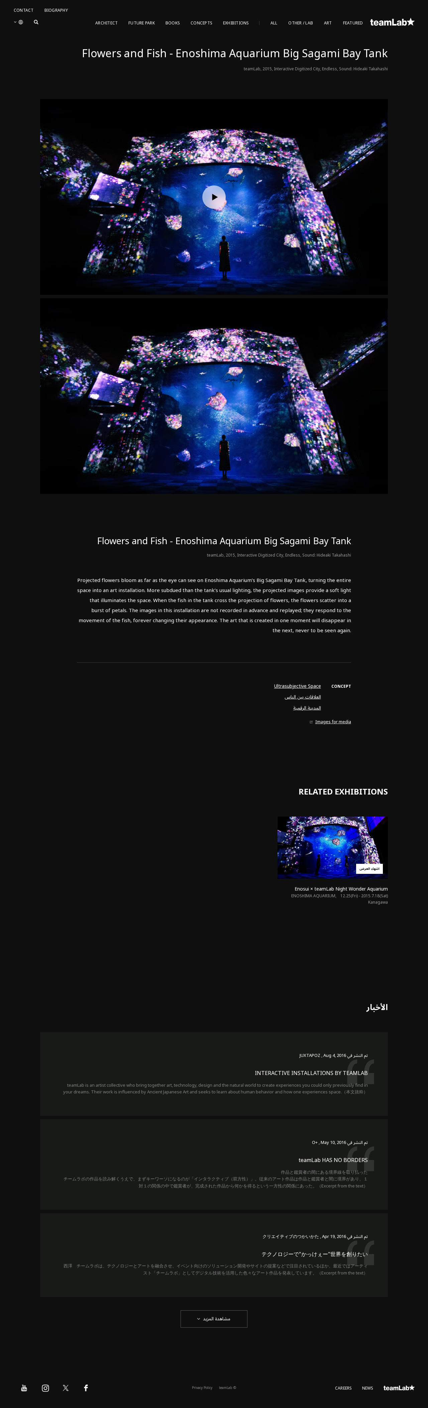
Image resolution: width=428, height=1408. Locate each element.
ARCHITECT (106, 23)
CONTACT (24, 10)
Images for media (333, 722)
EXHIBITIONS (236, 23)
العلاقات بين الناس (303, 697)
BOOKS (173, 23)
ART (328, 23)
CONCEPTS (201, 23)
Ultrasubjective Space (297, 686)
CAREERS (343, 1388)
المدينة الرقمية (307, 708)
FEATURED (353, 23)
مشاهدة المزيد (216, 1319)
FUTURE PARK (141, 23)
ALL (274, 23)
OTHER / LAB (300, 23)
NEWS (367, 1388)
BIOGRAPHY (56, 10)
